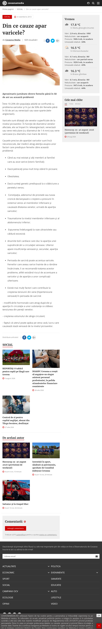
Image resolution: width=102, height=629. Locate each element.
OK (99, 615)
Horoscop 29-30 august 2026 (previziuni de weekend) (14, 465)
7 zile (71, 104)
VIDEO (54, 603)
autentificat (21, 534)
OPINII (5, 603)
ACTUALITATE (71, 123)
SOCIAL (20, 9)
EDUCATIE (56, 584)
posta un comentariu (48, 534)
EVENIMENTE (58, 572)
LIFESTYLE (56, 597)
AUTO (54, 591)
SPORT (5, 578)
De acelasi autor (13, 438)
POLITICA (55, 566)
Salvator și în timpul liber (15, 504)
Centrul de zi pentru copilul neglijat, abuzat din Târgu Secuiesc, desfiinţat (15, 420)
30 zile (77, 104)
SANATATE (56, 578)
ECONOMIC (8, 572)
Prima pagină (8, 9)
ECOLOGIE (7, 597)
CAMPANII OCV (10, 591)
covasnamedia (15, 2)
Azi (66, 104)
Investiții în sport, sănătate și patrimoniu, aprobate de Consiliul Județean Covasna (44, 466)
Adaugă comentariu (15, 528)
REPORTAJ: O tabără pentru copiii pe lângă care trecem (15, 371)
